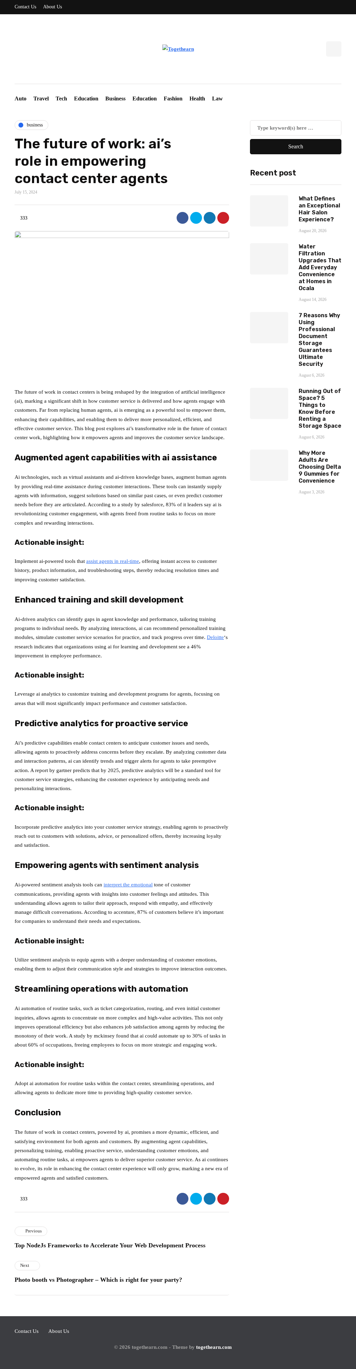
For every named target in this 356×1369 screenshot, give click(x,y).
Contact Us (25, 6)
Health (197, 98)
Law (217, 98)
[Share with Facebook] (182, 218)
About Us (52, 6)
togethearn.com (214, 1347)
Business (115, 98)
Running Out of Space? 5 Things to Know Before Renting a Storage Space (320, 408)
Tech (61, 98)
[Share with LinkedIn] (210, 218)
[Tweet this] (196, 218)
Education (86, 98)
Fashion (173, 98)
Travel (41, 98)
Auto (20, 98)
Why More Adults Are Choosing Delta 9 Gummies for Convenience (320, 467)
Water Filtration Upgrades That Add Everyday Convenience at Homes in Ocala (320, 267)
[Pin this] (223, 218)
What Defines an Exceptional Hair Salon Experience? (319, 209)
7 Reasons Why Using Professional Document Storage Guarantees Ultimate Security (319, 339)
